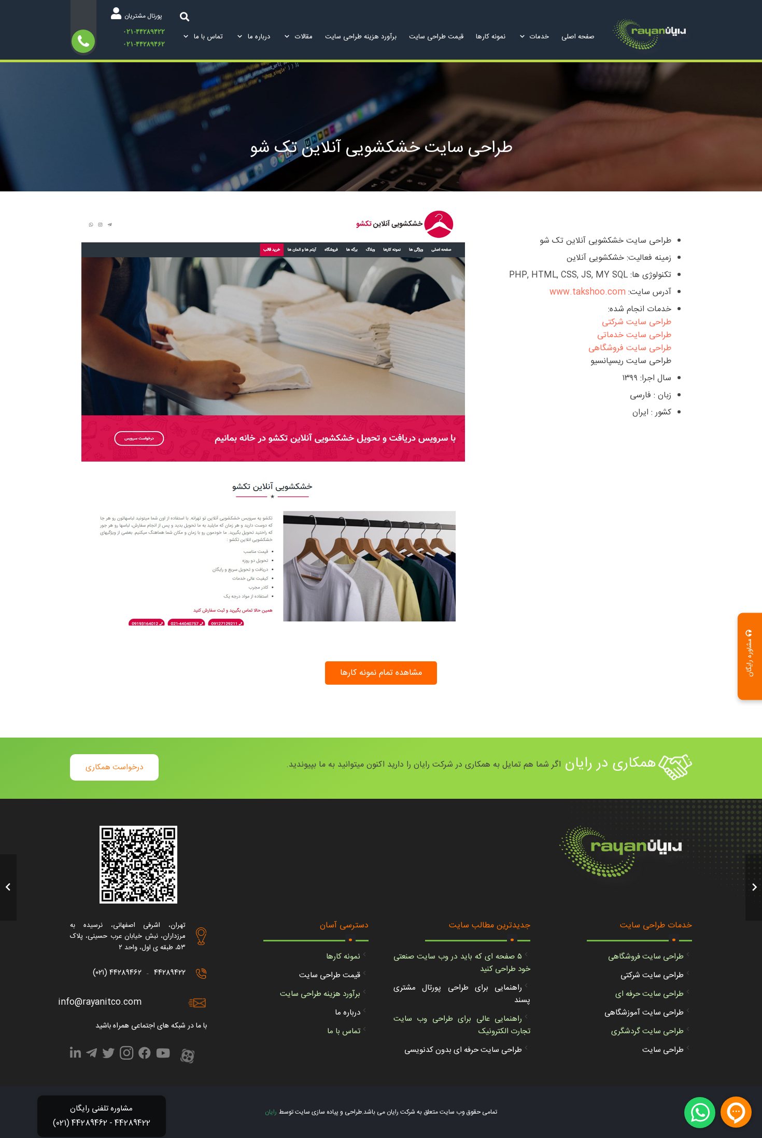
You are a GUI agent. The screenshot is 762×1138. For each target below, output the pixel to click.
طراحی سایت (663, 1050)
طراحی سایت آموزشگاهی (644, 1012)
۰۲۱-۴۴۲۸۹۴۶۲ (144, 44)
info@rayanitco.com (100, 1002)
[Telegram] (91, 1055)
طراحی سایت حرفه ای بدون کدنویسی (463, 1050)
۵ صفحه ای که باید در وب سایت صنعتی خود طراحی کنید (461, 963)
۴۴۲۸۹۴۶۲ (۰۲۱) (117, 972)
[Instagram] (126, 1056)
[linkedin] (75, 1055)
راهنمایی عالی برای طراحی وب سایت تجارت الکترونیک (461, 1025)
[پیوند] (652, 38)
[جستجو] (184, 16)
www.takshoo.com (587, 292)
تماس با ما (343, 1031)
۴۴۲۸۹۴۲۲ (170, 972)
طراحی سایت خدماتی (634, 335)
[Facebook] (144, 1055)
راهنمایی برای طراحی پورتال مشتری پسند (461, 994)
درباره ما (347, 1012)
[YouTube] (163, 1055)
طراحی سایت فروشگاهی (629, 348)
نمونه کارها (343, 956)
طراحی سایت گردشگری (647, 1031)
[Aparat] (187, 1057)
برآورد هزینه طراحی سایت (320, 994)
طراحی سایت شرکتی (636, 322)
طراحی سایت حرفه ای (649, 994)
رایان (271, 1112)
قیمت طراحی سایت (329, 975)
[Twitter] (108, 1055)
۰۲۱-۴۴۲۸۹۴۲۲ (144, 31)
